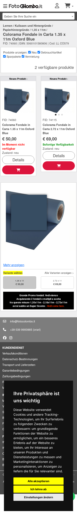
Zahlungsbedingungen (16, 376)
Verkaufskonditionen (15, 353)
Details (18, 159)
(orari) (37, 329)
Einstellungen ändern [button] (38, 497)
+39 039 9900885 (21, 329)
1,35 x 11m (38, 30)
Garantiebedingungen (16, 370)
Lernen (7, 26)
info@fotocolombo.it (22, 321)
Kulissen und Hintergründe (33, 26)
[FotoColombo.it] (25, 6)
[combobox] (38, 16)
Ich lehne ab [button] (38, 489)
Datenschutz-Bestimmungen (20, 359)
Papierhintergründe (16, 30)
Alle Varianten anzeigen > (59, 273)
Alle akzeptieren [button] (38, 481)
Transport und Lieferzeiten (18, 365)
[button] (60, 5)
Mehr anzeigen (13, 265)
